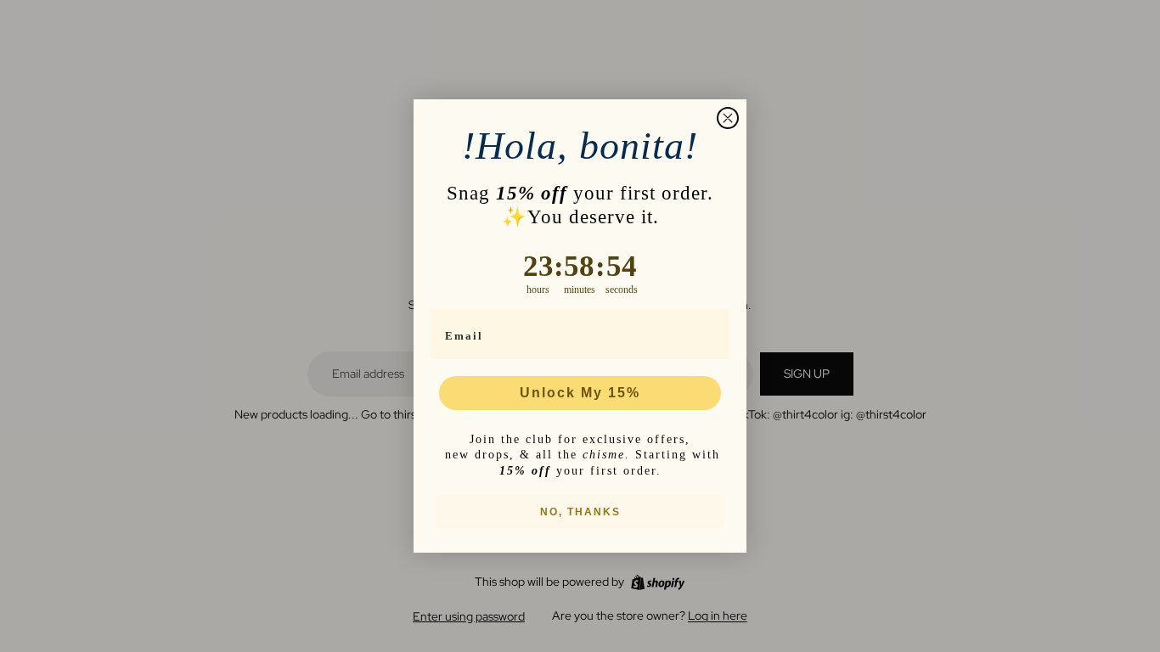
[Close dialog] (728, 118)
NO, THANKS (580, 512)
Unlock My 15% (580, 392)
